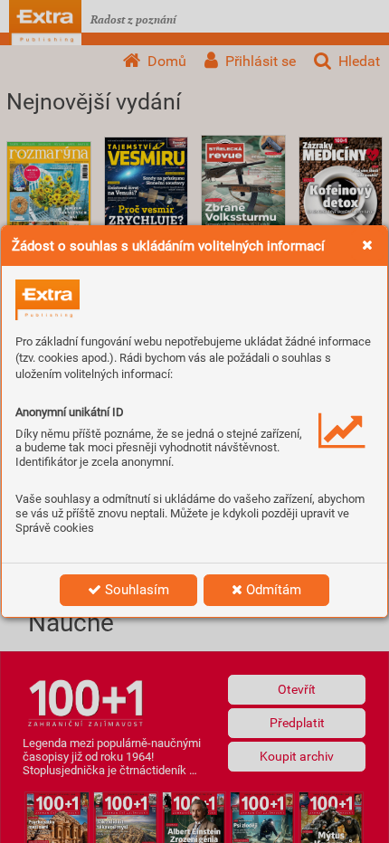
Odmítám (271, 590)
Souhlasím (135, 590)
